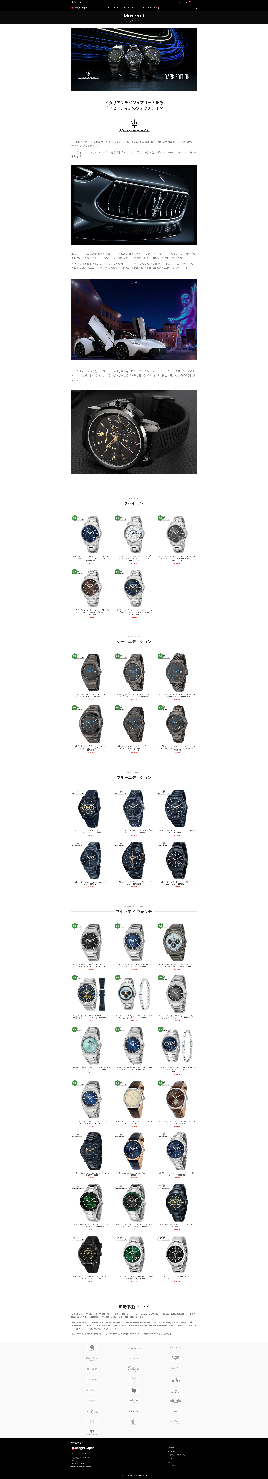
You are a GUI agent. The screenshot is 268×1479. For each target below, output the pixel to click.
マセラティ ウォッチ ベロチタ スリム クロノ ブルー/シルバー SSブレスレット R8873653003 (134, 965)
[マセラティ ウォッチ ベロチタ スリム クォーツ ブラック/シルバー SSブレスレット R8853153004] (177, 994)
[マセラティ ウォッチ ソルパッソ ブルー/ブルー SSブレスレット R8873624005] (91, 860)
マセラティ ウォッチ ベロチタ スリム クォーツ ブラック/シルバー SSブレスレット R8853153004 (177, 1017)
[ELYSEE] (176, 1359)
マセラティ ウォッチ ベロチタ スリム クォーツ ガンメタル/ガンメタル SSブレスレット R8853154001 (91, 695)
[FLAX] (92, 1369)
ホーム (125, 21)
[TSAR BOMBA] (92, 1432)
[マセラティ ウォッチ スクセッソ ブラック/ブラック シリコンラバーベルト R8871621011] (91, 1254)
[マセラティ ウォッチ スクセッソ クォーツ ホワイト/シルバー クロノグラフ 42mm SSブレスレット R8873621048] (134, 534)
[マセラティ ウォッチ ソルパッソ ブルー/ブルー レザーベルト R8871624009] (134, 1151)
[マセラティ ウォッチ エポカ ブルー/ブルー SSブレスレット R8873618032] (91, 1151)
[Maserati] (176, 1390)
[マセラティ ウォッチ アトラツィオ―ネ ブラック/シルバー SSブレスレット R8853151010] (177, 1254)
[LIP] (134, 1390)
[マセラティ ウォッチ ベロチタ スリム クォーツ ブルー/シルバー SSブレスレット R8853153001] (134, 1046)
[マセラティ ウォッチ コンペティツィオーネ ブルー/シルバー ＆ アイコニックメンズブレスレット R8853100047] (177, 1046)
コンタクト (171, 1458)
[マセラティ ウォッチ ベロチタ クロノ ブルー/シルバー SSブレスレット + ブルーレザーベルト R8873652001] (91, 994)
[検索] (196, 8)
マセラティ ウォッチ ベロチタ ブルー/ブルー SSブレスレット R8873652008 (177, 831)
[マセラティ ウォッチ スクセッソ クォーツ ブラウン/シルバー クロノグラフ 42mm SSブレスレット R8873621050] (91, 588)
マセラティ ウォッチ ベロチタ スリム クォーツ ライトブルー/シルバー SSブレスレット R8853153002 (91, 1068)
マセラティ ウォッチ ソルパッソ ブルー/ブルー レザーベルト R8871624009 (134, 1174)
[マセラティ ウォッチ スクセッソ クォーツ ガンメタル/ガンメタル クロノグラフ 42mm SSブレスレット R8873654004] (177, 724)
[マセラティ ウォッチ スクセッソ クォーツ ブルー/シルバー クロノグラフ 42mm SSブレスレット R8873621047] (91, 534)
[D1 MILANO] (134, 1359)
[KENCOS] (92, 1390)
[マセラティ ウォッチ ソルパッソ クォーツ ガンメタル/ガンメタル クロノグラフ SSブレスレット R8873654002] (134, 724)
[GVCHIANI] (92, 1380)
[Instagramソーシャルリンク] (78, 2)
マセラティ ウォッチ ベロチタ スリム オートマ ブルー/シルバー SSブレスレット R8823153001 (91, 1122)
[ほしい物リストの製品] (196, 2)
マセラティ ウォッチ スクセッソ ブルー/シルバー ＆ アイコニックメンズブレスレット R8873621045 (134, 1017)
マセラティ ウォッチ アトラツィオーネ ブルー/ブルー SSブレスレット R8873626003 (177, 883)
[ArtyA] (92, 1348)
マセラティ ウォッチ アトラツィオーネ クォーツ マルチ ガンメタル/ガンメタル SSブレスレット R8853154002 (133, 695)
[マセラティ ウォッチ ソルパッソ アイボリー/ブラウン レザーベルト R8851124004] (134, 1099)
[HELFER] (176, 1380)
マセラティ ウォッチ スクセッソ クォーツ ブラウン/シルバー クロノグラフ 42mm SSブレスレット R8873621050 (91, 612)
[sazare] (176, 1411)
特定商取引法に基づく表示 (176, 1455)
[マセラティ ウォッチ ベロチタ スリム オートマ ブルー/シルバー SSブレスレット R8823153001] (91, 1099)
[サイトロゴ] (79, 7)
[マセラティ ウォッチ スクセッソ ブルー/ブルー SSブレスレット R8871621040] (177, 1203)
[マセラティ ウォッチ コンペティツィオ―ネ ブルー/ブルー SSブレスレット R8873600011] (134, 808)
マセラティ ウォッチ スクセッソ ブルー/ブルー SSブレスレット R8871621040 (177, 1226)
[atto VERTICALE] (134, 1348)
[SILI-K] (92, 1422)
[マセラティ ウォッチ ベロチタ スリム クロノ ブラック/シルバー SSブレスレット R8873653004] (91, 942)
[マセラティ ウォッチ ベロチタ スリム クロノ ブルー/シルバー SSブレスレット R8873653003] (134, 942)
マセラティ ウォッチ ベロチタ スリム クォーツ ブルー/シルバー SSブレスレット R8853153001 (134, 1068)
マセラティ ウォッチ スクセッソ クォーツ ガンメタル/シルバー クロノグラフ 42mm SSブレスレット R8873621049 (177, 558)
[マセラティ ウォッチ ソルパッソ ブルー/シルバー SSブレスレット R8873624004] (177, 1151)
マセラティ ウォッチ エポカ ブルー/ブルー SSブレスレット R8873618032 (91, 1174)
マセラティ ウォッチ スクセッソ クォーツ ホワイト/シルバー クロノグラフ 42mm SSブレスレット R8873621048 (134, 558)
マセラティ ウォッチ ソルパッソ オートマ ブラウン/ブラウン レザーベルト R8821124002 (177, 1122)
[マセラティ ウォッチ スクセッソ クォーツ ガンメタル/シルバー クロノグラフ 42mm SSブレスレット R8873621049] (177, 534)
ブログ (170, 1462)
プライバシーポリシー (175, 1451)
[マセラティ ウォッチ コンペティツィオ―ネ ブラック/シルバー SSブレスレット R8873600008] (134, 1203)
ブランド (133, 21)
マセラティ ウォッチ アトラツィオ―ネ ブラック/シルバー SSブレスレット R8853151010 (177, 1277)
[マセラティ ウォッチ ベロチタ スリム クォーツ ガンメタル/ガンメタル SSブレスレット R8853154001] (91, 672)
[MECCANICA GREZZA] (92, 1401)
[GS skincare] (176, 1369)
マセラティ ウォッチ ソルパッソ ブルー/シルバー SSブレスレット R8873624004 (177, 1174)
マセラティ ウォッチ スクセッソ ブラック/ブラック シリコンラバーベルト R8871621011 (91, 1277)
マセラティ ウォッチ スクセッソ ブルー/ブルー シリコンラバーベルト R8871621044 (91, 831)
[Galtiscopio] (134, 1369)
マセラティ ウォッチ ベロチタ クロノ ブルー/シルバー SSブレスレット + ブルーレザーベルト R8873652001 (91, 1017)
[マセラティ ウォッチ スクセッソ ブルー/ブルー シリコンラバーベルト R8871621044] (91, 808)
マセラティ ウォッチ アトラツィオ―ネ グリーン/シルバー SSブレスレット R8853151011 (134, 1277)
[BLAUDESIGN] (176, 1348)
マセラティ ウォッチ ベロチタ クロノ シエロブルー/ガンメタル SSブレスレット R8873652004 (177, 965)
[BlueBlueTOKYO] (92, 1359)
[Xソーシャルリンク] (75, 2)
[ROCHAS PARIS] (134, 1411)
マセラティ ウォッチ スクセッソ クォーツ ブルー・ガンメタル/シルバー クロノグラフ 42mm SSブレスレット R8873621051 (133, 612)
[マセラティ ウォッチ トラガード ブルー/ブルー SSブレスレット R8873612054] (134, 860)
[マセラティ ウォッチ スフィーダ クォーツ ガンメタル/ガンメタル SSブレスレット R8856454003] (177, 672)
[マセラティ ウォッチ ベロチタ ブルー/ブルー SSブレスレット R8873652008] (177, 808)
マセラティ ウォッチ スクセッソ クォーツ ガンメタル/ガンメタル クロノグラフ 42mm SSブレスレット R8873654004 (177, 748)
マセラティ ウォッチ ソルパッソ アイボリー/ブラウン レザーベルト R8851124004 (134, 1122)
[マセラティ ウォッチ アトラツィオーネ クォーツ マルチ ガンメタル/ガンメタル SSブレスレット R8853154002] (134, 672)
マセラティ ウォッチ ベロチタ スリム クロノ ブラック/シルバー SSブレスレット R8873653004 (91, 965)
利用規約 (171, 1447)
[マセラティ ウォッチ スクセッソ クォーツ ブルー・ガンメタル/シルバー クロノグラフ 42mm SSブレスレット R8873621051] (134, 588)
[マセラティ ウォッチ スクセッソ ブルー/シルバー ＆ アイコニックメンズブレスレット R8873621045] (134, 994)
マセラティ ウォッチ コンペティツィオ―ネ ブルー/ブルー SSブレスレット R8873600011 (134, 831)
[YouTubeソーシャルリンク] (80, 2)
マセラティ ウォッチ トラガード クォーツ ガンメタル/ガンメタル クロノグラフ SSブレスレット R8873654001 (91, 748)
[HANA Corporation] (134, 1380)
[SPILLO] (134, 1422)
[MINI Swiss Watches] (134, 1401)
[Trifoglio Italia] (176, 1422)
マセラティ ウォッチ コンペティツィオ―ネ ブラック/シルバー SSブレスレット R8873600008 (134, 1226)
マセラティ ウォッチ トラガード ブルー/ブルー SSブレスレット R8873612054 (134, 883)
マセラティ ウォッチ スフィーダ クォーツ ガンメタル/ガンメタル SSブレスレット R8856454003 (177, 695)
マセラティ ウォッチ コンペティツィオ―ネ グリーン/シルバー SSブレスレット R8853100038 (91, 1226)
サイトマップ (172, 1466)
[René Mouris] (92, 1411)
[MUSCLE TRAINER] (176, 1401)
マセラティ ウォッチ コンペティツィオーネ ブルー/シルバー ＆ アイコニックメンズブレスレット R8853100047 (177, 1069)
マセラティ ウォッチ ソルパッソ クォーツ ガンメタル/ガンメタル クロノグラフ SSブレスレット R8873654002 (134, 748)
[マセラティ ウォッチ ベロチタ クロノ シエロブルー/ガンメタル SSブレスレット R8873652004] (177, 942)
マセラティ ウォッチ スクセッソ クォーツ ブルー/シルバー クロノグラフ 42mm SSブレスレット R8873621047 (91, 558)
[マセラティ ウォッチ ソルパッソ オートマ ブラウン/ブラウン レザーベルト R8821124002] (177, 1099)
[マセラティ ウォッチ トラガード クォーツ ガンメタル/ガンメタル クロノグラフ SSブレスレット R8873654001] (91, 724)
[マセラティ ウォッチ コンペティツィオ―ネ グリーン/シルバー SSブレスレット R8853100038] (91, 1203)
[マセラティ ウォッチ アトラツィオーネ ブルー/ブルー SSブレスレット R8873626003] (177, 860)
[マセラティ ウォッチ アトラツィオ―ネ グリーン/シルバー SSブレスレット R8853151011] (134, 1254)
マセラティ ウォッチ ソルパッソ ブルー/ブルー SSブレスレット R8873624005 (91, 883)
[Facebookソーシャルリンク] (72, 2)
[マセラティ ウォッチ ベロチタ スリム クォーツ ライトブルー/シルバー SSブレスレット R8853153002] (91, 1046)
